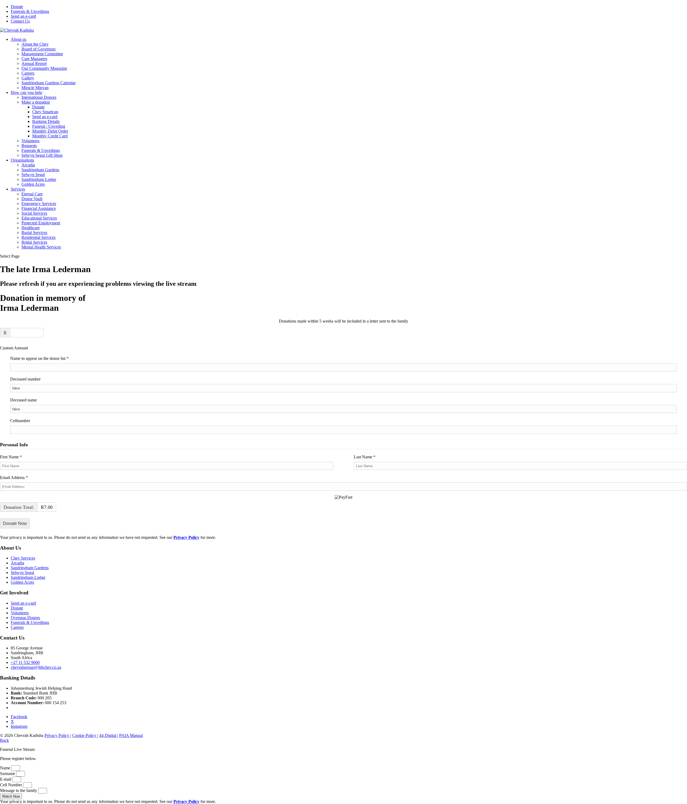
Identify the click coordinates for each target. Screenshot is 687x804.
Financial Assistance (38, 208)
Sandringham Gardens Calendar (48, 83)
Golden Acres (33, 184)
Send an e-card (23, 16)
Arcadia (28, 165)
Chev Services (23, 558)
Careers (27, 73)
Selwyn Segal (33, 174)
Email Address (14, 477)
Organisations (22, 160)
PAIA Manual (131, 735)
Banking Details (46, 121)
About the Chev (35, 44)
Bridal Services (34, 242)
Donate (17, 6)
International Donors (38, 97)
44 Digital (108, 735)
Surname (8, 773)
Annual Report (34, 63)
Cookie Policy (84, 735)
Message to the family (19, 790)
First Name (11, 457)
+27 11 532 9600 (25, 662)
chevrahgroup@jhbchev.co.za (36, 667)
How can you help (26, 92)
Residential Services (38, 237)
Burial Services (34, 232)
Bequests (29, 145)
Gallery (27, 78)
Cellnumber (20, 420)
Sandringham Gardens (40, 169)
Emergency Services (38, 203)
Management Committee (42, 54)
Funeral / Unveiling (48, 126)
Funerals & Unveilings (30, 11)
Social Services (34, 213)
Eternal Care (32, 194)
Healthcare (30, 227)
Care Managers (34, 58)
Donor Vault (31, 198)
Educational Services (39, 218)
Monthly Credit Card (50, 136)
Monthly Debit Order (50, 131)
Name (5, 768)
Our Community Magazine (44, 68)
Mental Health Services (41, 247)
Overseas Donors (25, 617)
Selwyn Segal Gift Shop (42, 155)
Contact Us (20, 21)
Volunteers (30, 140)
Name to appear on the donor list (47, 358)
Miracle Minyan (35, 87)
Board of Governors (38, 49)
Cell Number (11, 785)
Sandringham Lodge (38, 179)
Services (18, 189)
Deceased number (25, 379)
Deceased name (23, 400)
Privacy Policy (57, 735)
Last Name (364, 457)
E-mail (6, 779)
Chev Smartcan (45, 111)
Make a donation (35, 102)
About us (18, 39)
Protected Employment (40, 223)
